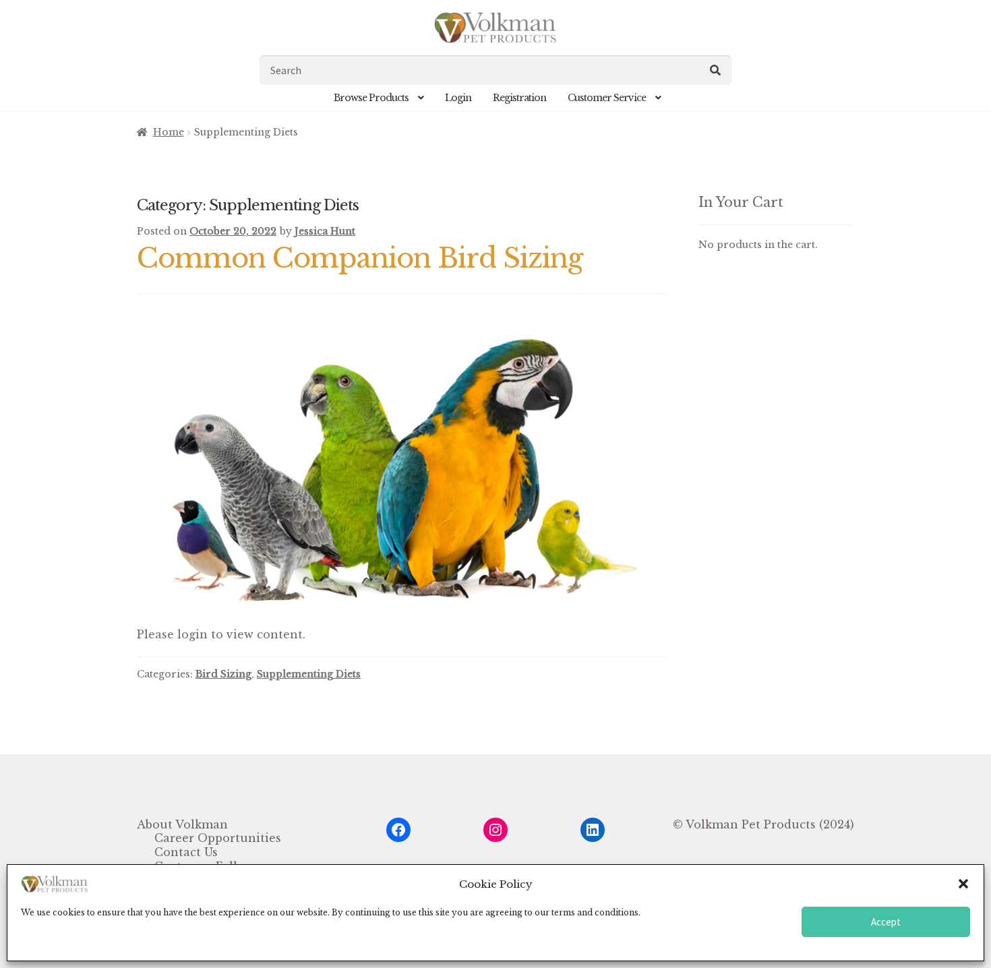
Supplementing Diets (309, 674)
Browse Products (371, 98)
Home (168, 132)
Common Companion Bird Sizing (360, 258)
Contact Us (186, 852)
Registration (519, 98)
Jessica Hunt (325, 231)
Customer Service (607, 98)
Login (458, 98)
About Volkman (182, 824)
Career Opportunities (217, 838)
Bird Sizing (223, 674)
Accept (886, 921)
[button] (963, 883)
